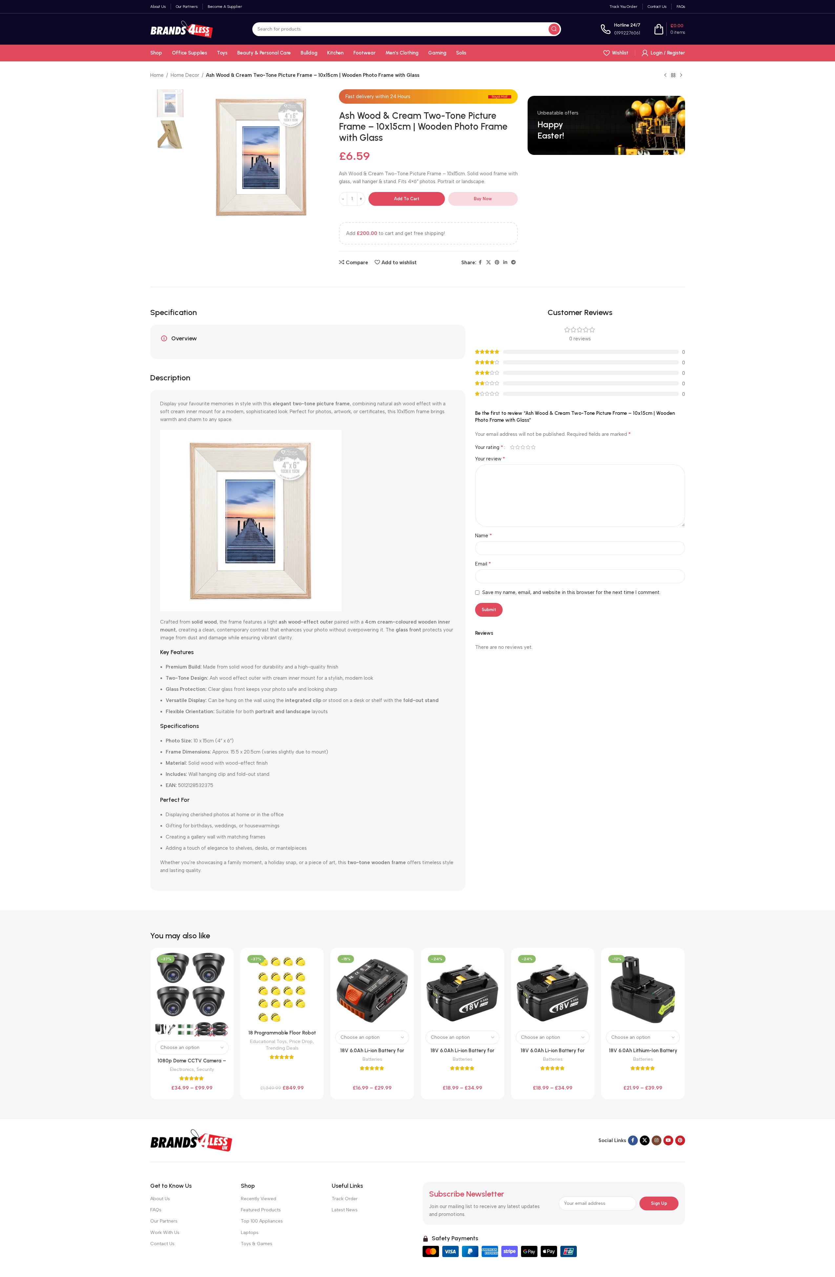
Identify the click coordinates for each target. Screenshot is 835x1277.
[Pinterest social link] (497, 262)
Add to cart (406, 198)
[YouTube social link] (668, 1140)
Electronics (182, 1069)
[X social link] (488, 262)
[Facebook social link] (480, 262)
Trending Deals (282, 1048)
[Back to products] (673, 75)
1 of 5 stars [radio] (512, 447)
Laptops (250, 1232)
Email (483, 564)
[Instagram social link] (656, 1140)
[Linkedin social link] (505, 262)
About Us (160, 1199)
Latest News (345, 1210)
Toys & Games (256, 1243)
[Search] (554, 29)
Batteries (372, 1059)
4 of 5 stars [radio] (528, 447)
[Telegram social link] (513, 262)
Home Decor (185, 75)
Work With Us (164, 1232)
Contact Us (162, 1243)
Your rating (489, 447)
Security (205, 1069)
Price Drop (301, 1041)
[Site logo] (181, 29)
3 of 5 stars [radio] (523, 447)
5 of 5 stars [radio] (533, 447)
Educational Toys (268, 1041)
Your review (490, 459)
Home (157, 75)
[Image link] (191, 1140)
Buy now (483, 198)
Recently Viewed (258, 1199)
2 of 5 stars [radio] (517, 447)
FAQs (155, 1210)
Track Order (345, 1199)
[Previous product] (665, 75)
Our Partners (163, 1221)
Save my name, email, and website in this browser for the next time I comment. (571, 592)
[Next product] (681, 75)
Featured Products (261, 1210)
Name (483, 535)
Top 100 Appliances (262, 1221)
